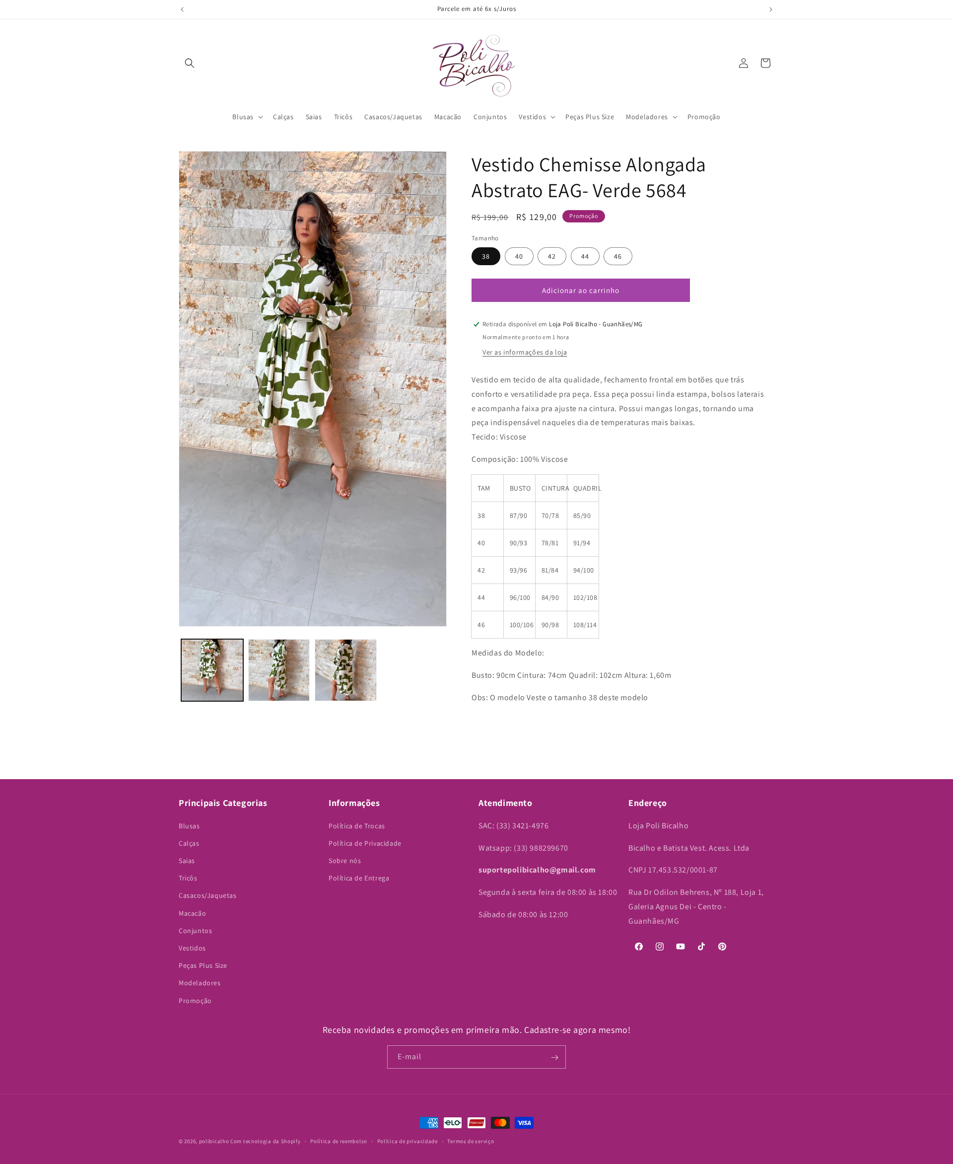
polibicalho (214, 1141)
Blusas (189, 825)
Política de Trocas (357, 825)
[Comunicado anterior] (182, 9)
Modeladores (200, 982)
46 (618, 256)
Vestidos (192, 948)
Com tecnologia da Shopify (265, 1141)
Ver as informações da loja (524, 352)
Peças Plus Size (203, 965)
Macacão (192, 912)
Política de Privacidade (365, 842)
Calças (189, 842)
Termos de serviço (470, 1141)
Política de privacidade (407, 1141)
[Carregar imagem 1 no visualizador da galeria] (212, 670)
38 (486, 256)
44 (585, 256)
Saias (187, 860)
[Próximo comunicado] (771, 9)
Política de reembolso (338, 1141)
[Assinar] (554, 1057)
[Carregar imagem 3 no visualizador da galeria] (346, 670)
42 (552, 256)
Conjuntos (195, 930)
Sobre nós (345, 860)
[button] (190, 63)
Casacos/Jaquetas (208, 895)
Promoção (195, 1000)
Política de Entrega (359, 877)
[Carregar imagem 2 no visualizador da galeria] (279, 670)
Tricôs (188, 877)
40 (519, 256)
